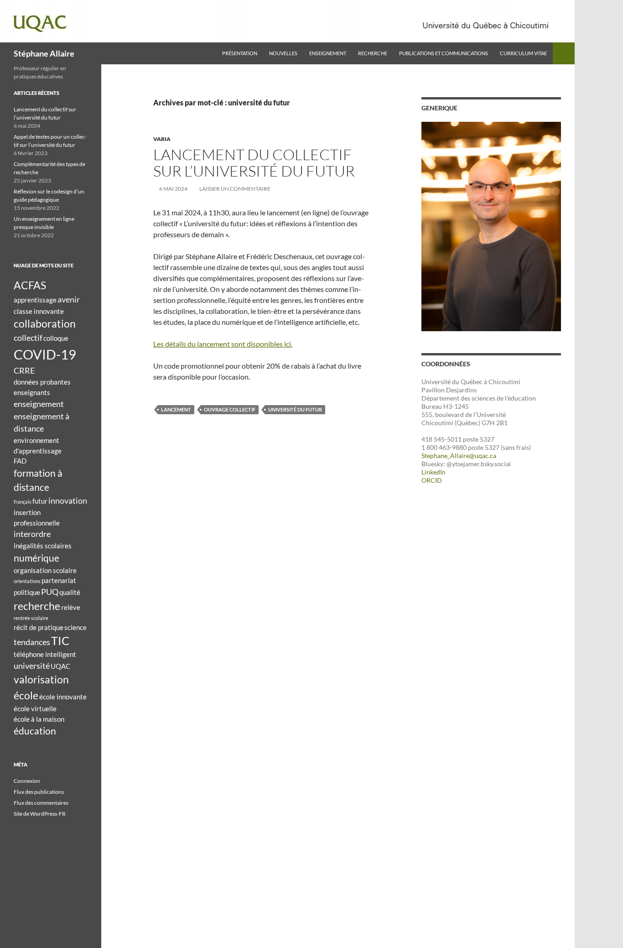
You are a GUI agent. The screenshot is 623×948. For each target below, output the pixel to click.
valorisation (41, 679)
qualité (69, 592)
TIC (60, 640)
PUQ (49, 592)
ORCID (431, 480)
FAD (20, 461)
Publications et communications (443, 53)
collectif (28, 338)
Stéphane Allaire (44, 53)
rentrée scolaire (31, 618)
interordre (32, 534)
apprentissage (35, 300)
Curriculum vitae (523, 53)
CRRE (24, 370)
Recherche (372, 53)
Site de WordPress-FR (40, 813)
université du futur (295, 409)
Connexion (27, 780)
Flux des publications (39, 791)
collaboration (45, 324)
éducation (35, 730)
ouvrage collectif (229, 409)
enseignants (32, 392)
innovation (67, 500)
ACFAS (30, 285)
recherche (37, 606)
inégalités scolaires (43, 546)
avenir (68, 299)
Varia (162, 138)
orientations (27, 581)
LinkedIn (433, 472)
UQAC (60, 666)
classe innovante (39, 311)
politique (27, 592)
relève (70, 607)
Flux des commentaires (41, 802)
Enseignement (327, 53)
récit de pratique (38, 627)
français (22, 502)
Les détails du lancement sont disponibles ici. (222, 343)
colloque (55, 338)
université (32, 666)
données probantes (42, 382)
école (26, 695)
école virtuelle (35, 708)
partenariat (59, 580)
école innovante (63, 697)
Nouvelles (283, 53)
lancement (176, 409)
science (75, 627)
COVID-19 (45, 354)
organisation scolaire (45, 570)
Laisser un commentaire (234, 188)
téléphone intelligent (45, 654)
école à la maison (39, 719)
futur (39, 501)
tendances (32, 642)
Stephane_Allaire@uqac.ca (458, 455)
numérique (36, 557)
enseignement (39, 404)
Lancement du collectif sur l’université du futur (254, 162)
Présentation (239, 53)
